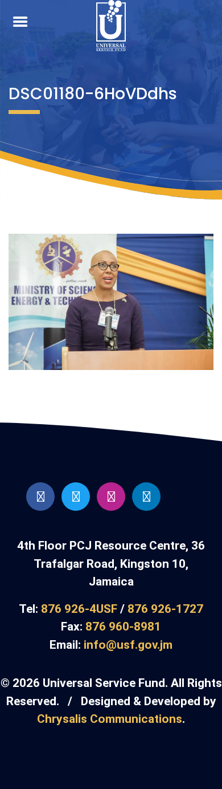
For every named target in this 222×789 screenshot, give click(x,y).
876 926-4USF (79, 609)
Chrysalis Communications (109, 719)
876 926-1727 (165, 609)
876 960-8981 (123, 626)
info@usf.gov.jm (128, 645)
